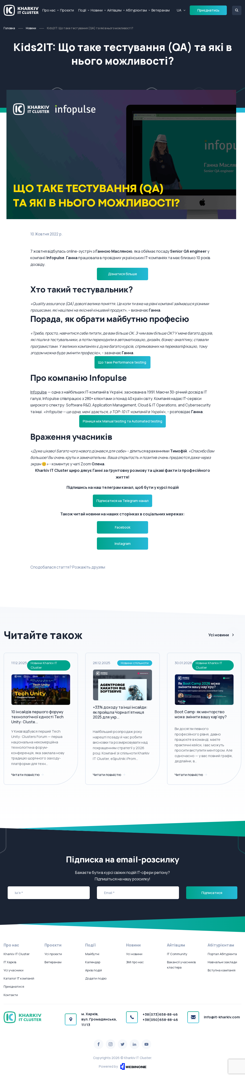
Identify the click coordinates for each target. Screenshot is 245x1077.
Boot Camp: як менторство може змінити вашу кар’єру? (201, 714)
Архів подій (93, 970)
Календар (92, 962)
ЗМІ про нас (135, 962)
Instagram (123, 543)
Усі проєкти (53, 954)
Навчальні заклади (222, 962)
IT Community (177, 954)
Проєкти (67, 10)
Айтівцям (114, 10)
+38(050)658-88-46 (160, 1019)
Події (82, 10)
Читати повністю (25, 774)
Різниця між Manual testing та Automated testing (122, 421)
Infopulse (38, 392)
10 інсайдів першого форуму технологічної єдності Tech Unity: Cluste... (37, 716)
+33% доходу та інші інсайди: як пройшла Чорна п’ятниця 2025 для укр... (120, 712)
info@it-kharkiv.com (222, 1017)
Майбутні (92, 954)
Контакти (11, 995)
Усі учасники (13, 970)
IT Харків (10, 962)
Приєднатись (208, 10)
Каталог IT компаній (19, 978)
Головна (9, 28)
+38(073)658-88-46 (160, 1014)
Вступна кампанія (221, 970)
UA (179, 10)
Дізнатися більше (122, 274)
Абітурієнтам (136, 10)
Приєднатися (14, 986)
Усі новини (218, 635)
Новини (97, 10)
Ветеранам (160, 10)
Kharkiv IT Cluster (17, 954)
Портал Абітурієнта (222, 954)
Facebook (122, 527)
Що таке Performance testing (122, 362)
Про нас (49, 10)
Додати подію (95, 978)
